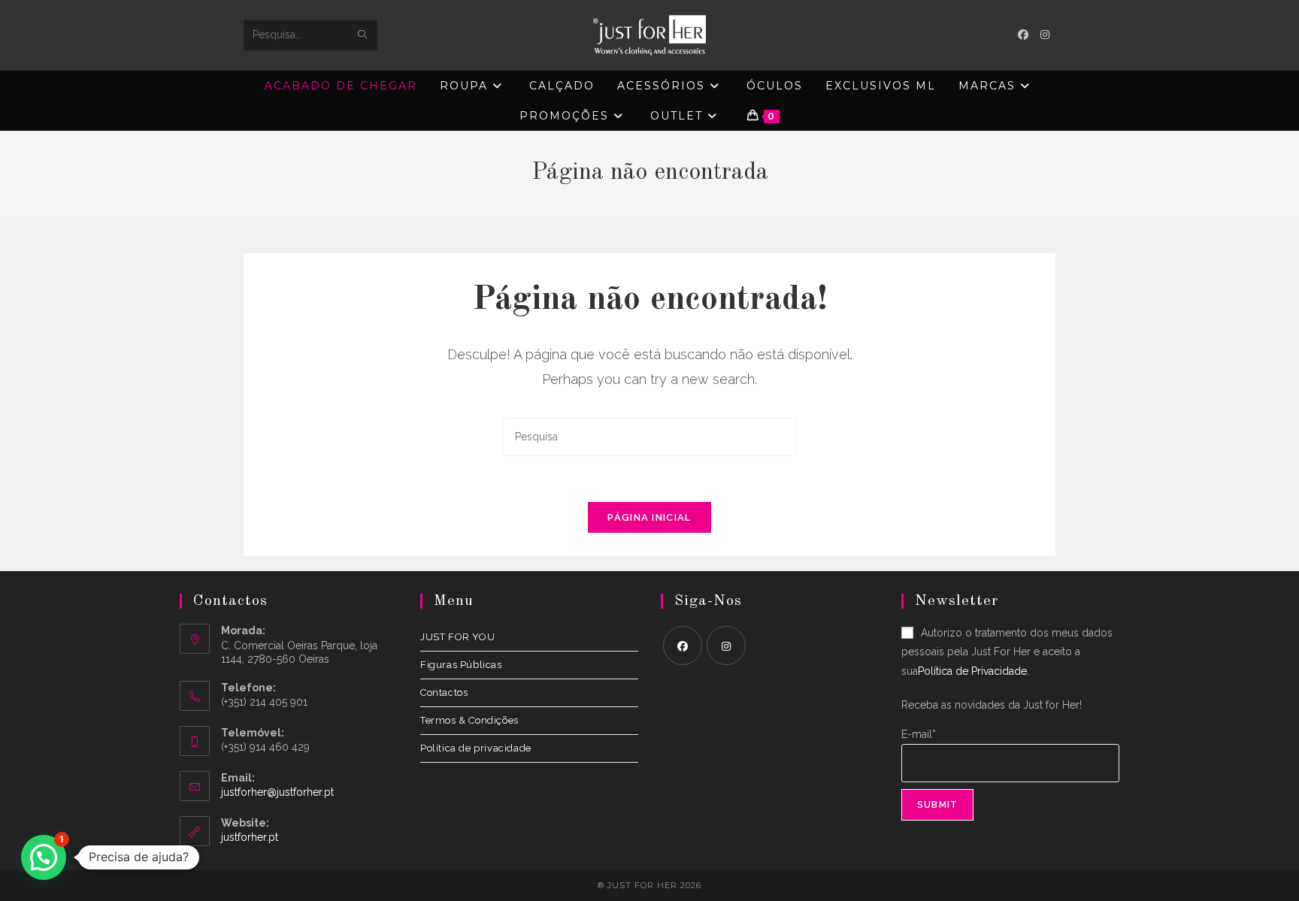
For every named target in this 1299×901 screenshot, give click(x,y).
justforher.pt (249, 837)
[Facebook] (682, 645)
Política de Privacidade (972, 671)
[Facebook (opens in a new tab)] (1023, 34)
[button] (43, 857)
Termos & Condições (469, 720)
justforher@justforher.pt (277, 792)
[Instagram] (726, 645)
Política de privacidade (475, 748)
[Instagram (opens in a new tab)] (1044, 34)
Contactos (444, 692)
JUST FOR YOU (457, 636)
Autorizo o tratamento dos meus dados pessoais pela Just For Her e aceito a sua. (1007, 651)
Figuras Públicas (461, 664)
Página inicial (649, 517)
